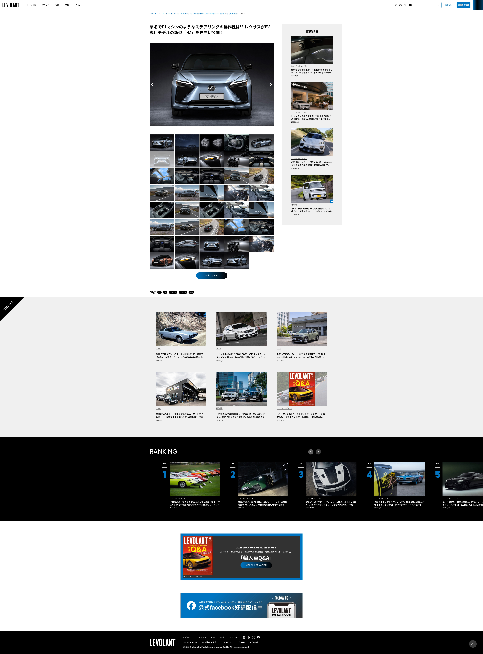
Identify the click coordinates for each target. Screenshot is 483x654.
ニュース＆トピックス (162, 14)
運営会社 (254, 642)
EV (159, 292)
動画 (57, 5)
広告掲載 (241, 642)
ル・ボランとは (190, 642)
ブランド (45, 5)
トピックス (31, 5)
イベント (78, 5)
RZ (165, 292)
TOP (151, 14)
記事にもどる (212, 275)
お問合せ (228, 642)
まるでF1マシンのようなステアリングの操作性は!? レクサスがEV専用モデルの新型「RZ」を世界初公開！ (204, 14)
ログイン (448, 5)
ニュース (173, 292)
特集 (67, 5)
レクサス (183, 292)
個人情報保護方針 (210, 642)
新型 (191, 292)
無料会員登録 (463, 5)
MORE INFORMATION (256, 565)
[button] (318, 451)
